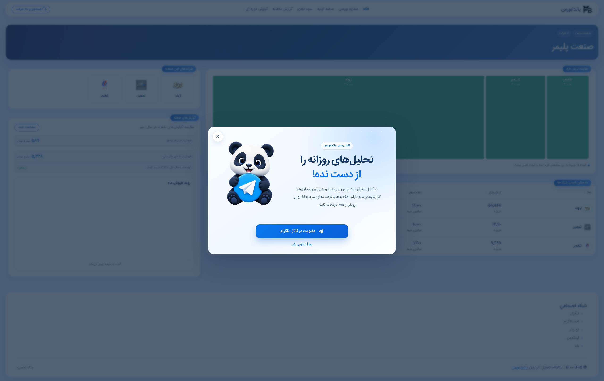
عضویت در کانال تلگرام (297, 231)
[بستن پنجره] (217, 136)
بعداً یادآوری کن (302, 244)
